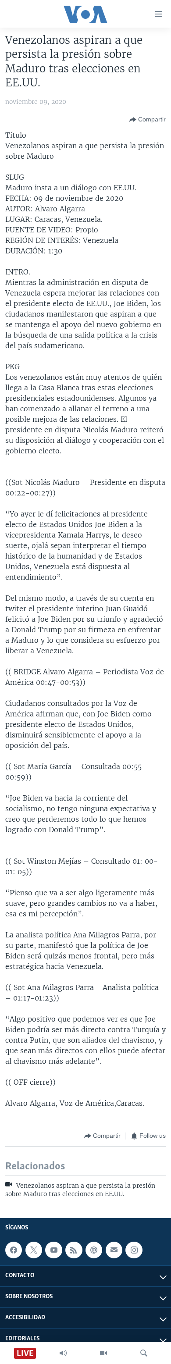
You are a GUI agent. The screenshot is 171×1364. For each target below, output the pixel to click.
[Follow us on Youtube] (53, 1250)
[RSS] (73, 1250)
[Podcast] (94, 1250)
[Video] (103, 1353)
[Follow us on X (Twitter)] (33, 1250)
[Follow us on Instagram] (133, 1250)
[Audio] (63, 1353)
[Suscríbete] (114, 1250)
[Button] (147, 119)
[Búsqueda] (144, 1353)
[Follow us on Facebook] (13, 1250)
